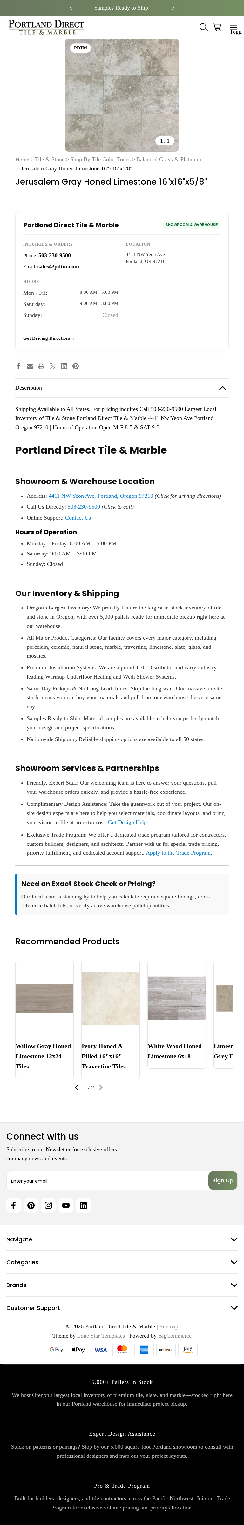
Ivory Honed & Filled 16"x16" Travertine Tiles (104, 1056)
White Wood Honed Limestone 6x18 (175, 1051)
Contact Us (78, 518)
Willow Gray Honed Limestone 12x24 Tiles (43, 1056)
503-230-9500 (54, 255)
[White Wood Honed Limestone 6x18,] (177, 998)
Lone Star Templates (101, 1335)
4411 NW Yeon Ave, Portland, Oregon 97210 (101, 496)
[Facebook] (18, 366)
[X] (53, 366)
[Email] (30, 366)
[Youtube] (65, 1205)
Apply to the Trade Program (178, 853)
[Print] (41, 366)
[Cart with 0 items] (216, 27)
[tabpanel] (44, 1020)
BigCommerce (175, 1335)
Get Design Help (127, 822)
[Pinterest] (75, 366)
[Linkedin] (64, 366)
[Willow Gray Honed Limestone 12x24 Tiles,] (44, 998)
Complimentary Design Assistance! (122, 7)
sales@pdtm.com (58, 266)
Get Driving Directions (47, 338)
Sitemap (168, 1326)
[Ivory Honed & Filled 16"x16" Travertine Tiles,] (110, 998)
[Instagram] (48, 1205)
